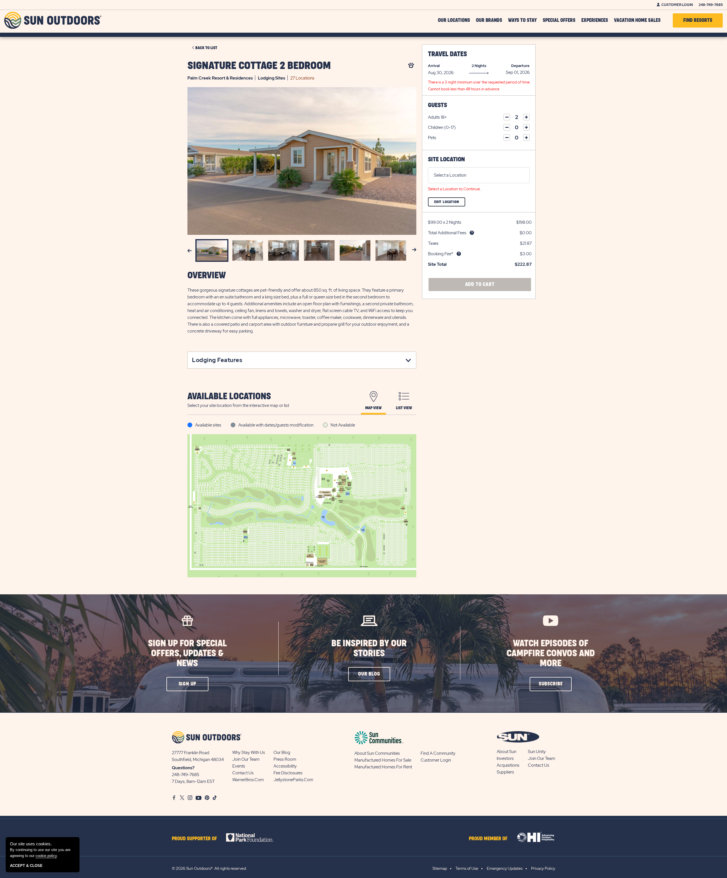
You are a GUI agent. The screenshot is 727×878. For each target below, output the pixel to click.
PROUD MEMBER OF (488, 839)
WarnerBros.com (248, 780)
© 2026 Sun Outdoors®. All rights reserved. (209, 868)
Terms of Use (467, 868)
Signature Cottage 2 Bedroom (259, 66)
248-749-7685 (711, 5)
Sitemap (440, 868)
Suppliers (505, 772)
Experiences (594, 20)
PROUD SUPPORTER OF (194, 839)
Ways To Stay (522, 20)
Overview (206, 275)
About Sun (506, 751)
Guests (437, 105)
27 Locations (302, 78)
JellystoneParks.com (293, 780)
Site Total (437, 264)
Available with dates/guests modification (276, 425)
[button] (187, 684)
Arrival (434, 65)
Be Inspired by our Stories (369, 648)
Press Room (284, 759)
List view (404, 408)
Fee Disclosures (287, 773)
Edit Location (449, 203)
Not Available (343, 425)
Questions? (183, 768)
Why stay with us (248, 752)
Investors (505, 758)
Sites (271, 78)
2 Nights (479, 65)
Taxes (433, 243)
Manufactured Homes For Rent (383, 767)
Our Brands (489, 20)
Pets (432, 138)
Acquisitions (508, 765)
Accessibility (285, 766)
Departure (520, 65)
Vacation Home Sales (637, 20)
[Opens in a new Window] (254, 837)
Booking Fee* (440, 254)
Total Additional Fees (447, 233)
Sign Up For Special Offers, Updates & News (187, 653)
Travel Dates (447, 54)
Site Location (446, 159)
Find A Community (438, 753)
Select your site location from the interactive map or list (238, 405)
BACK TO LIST (206, 48)
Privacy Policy (543, 868)
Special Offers (559, 20)
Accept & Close (26, 866)
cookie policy (46, 856)
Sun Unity (537, 751)
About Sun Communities (377, 753)
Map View (373, 408)
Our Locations (454, 20)
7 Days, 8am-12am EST (193, 781)
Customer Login (677, 5)
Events (238, 766)
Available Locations (229, 396)
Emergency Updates (505, 868)
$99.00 (435, 222)
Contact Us (243, 773)
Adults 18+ (437, 117)
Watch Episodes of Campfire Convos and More (551, 653)
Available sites (208, 425)
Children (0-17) (442, 127)
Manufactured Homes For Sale (382, 760)
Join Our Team (246, 759)
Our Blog (281, 752)
